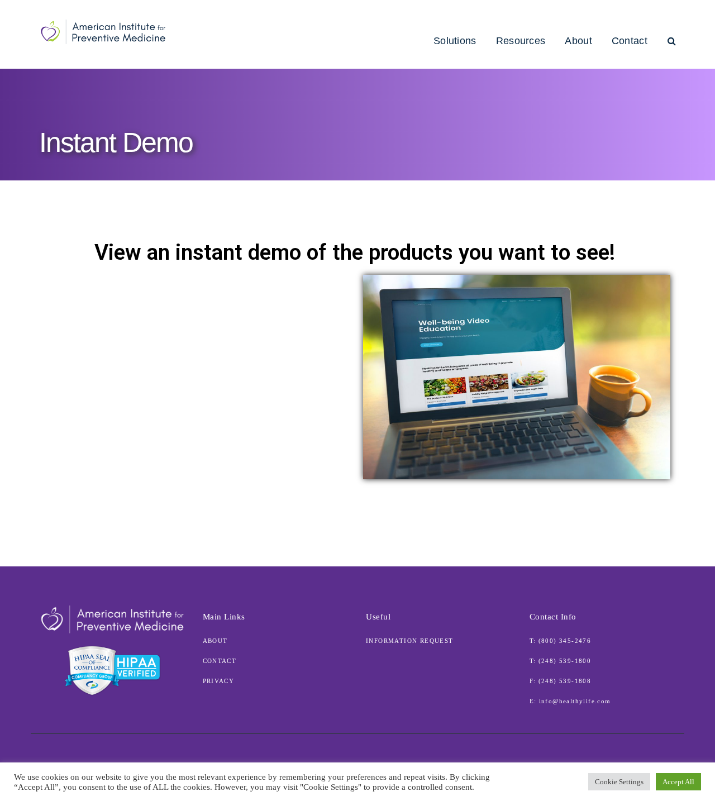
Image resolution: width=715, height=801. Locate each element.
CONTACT (220, 660)
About (578, 40)
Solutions (454, 40)
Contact (629, 40)
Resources (521, 40)
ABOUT (215, 640)
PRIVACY (219, 681)
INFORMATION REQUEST (410, 640)
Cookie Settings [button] (619, 782)
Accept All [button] (678, 782)
